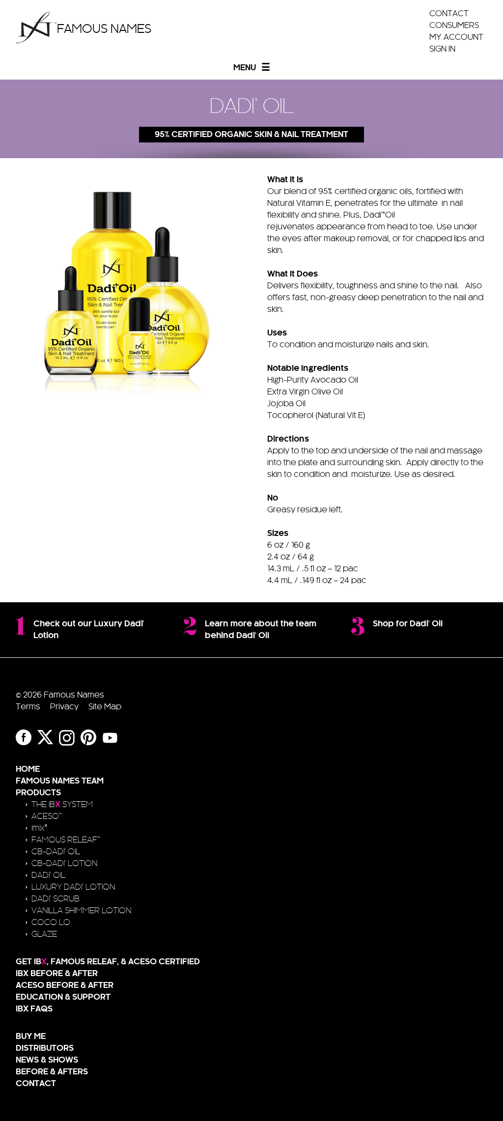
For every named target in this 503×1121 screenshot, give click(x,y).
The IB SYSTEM (62, 805)
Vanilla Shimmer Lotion (81, 911)
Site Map (104, 707)
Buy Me (31, 1036)
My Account (456, 37)
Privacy (64, 707)
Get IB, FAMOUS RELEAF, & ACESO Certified (108, 962)
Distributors (45, 1048)
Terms (28, 707)
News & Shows (47, 1060)
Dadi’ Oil (48, 875)
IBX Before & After (57, 974)
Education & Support (63, 997)
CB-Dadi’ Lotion (64, 864)
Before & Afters (52, 1072)
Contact (449, 14)
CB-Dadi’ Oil (55, 852)
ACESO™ (46, 816)
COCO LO (50, 922)
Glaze (44, 934)
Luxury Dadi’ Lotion (73, 887)
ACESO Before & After (64, 985)
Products (38, 793)
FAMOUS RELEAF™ (65, 840)
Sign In (442, 49)
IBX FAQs (34, 1009)
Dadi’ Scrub (55, 899)
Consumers (454, 25)
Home (28, 769)
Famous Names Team (60, 781)
